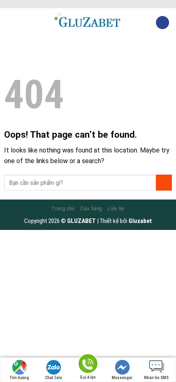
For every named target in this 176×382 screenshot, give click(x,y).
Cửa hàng (91, 208)
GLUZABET (81, 221)
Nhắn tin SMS (156, 377)
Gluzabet (140, 221)
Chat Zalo (53, 377)
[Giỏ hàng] (162, 23)
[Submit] (164, 183)
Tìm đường (19, 377)
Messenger (122, 377)
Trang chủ (63, 208)
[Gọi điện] (88, 365)
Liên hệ (116, 208)
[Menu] (11, 22)
